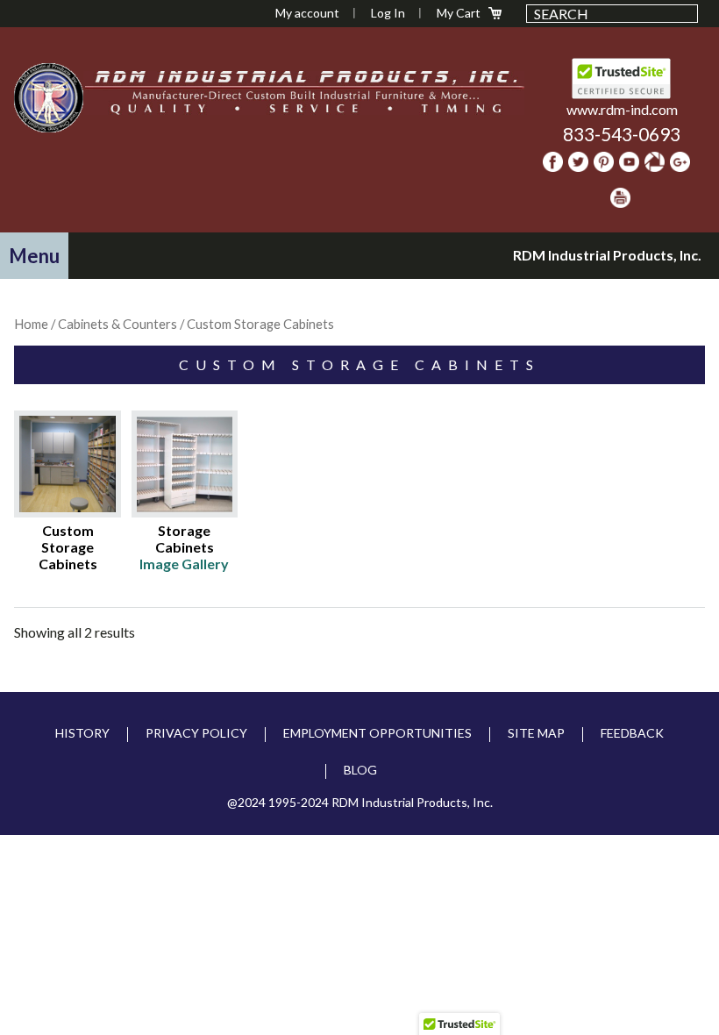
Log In (388, 12)
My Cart (459, 12)
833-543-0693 (621, 134)
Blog (360, 769)
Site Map (536, 732)
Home (31, 324)
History (82, 732)
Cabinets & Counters (117, 324)
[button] (34, 255)
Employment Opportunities (377, 732)
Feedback (632, 732)
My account (307, 12)
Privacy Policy (196, 732)
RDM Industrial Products (48, 97)
